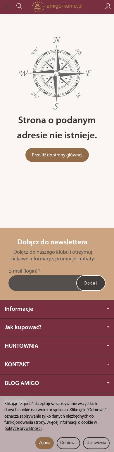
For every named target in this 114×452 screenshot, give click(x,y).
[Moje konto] (108, 7)
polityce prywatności (23, 429)
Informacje (19, 309)
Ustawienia (96, 443)
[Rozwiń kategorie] (6, 7)
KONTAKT (17, 365)
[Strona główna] (57, 7)
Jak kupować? (23, 327)
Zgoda (44, 443)
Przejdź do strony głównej (57, 155)
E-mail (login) (22, 271)
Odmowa (68, 443)
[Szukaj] (19, 7)
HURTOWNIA (21, 346)
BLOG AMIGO (22, 383)
